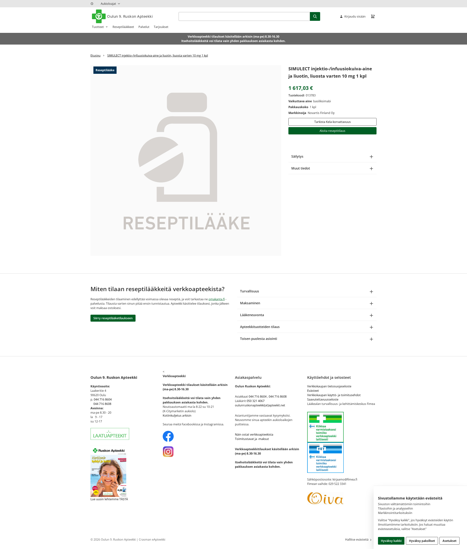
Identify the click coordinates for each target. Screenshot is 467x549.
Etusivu (95, 56)
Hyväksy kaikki (391, 541)
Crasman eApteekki (152, 539)
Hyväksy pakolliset (422, 541)
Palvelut (143, 27)
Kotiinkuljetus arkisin (177, 415)
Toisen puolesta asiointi (258, 338)
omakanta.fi (217, 299)
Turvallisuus (249, 291)
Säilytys (297, 156)
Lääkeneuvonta (252, 315)
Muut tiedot (300, 168)
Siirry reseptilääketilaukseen (113, 318)
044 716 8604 (103, 399)
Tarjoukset (161, 27)
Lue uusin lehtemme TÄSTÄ (109, 499)
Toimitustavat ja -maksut (252, 439)
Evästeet (313, 391)
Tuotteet (98, 27)
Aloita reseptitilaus (332, 131)
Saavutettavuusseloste (322, 399)
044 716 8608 (102, 404)
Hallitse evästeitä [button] (357, 539)
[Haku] (315, 16)
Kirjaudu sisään (355, 16)
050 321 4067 (256, 401)
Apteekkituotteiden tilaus (260, 327)
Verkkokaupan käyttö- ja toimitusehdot (334, 395)
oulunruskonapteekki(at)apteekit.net (260, 405)
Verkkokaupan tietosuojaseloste (329, 386)
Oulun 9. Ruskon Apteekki (130, 16)
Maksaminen (250, 303)
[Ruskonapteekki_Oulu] (197, 436)
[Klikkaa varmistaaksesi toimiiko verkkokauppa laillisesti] (342, 442)
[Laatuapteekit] (125, 434)
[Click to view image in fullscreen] (185, 160)
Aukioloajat (108, 4)
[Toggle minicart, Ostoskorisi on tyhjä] (373, 16)
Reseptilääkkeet (123, 27)
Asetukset (449, 541)
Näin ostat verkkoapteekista (254, 434)
